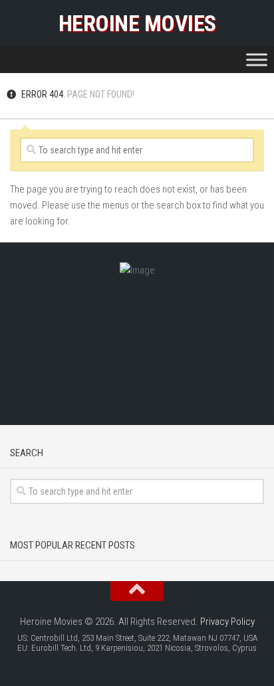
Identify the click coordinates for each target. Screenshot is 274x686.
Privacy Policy (227, 622)
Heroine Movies (137, 23)
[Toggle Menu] (256, 59)
